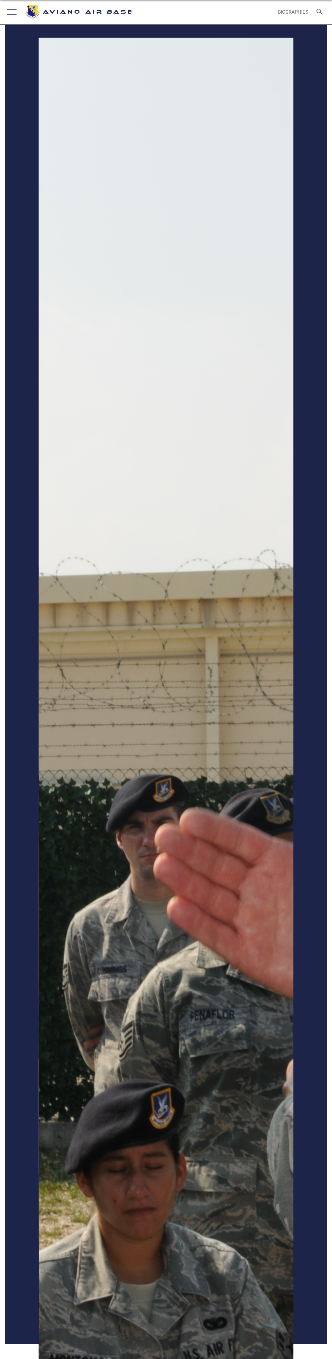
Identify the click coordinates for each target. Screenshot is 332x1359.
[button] (10, 12)
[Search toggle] (320, 12)
